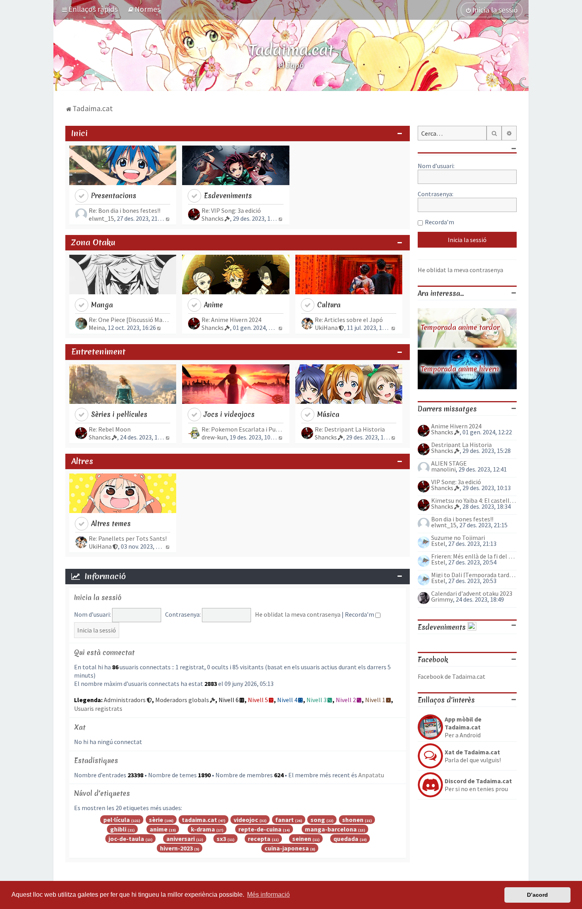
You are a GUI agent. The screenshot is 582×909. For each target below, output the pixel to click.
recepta (259, 839)
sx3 (221, 839)
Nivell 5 (258, 700)
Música (328, 414)
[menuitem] (144, 9)
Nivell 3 (316, 700)
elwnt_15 (101, 218)
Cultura (328, 304)
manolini (443, 469)
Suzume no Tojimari (458, 537)
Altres (82, 461)
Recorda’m (360, 614)
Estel (438, 543)
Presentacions (113, 195)
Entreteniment (98, 351)
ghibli (118, 829)
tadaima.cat (199, 820)
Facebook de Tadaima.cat (451, 676)
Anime (213, 304)
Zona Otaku (93, 242)
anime (158, 829)
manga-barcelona (331, 829)
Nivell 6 (229, 700)
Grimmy (442, 599)
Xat (80, 727)
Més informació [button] (268, 894)
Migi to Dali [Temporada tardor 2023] (474, 575)
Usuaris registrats (98, 708)
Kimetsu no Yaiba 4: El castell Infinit (474, 500)
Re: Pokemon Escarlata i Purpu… (242, 429)
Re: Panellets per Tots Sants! (128, 538)
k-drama (203, 829)
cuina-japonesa (286, 848)
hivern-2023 (176, 848)
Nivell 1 (375, 700)
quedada (345, 839)
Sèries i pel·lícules (119, 414)
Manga (102, 304)
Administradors (125, 700)
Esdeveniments (228, 195)
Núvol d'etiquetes (102, 793)
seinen (301, 839)
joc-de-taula (126, 839)
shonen (352, 820)
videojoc (246, 820)
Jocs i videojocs (229, 414)
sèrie (156, 820)
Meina (97, 327)
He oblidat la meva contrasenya (297, 614)
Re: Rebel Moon (110, 429)
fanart (284, 820)
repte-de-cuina (259, 829)
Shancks (213, 218)
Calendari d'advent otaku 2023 (471, 593)
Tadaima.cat (291, 50)
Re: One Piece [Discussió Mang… (129, 320)
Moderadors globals (182, 700)
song (317, 820)
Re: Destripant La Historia (350, 429)
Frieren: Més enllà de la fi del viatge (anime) (474, 556)
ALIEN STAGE (449, 463)
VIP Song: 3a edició (456, 482)
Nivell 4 (287, 700)
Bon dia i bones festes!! (462, 519)
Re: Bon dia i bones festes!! (124, 210)
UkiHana (326, 327)
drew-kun (214, 437)
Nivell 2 (346, 700)
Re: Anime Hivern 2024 (231, 320)
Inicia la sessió (98, 597)
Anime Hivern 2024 (456, 426)
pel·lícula (116, 820)
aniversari (180, 839)
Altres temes (111, 523)
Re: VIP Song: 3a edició (231, 210)
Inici (79, 133)
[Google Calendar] (472, 627)
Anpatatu (371, 775)
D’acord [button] (537, 895)
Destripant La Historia (461, 444)
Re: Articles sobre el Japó (349, 320)
